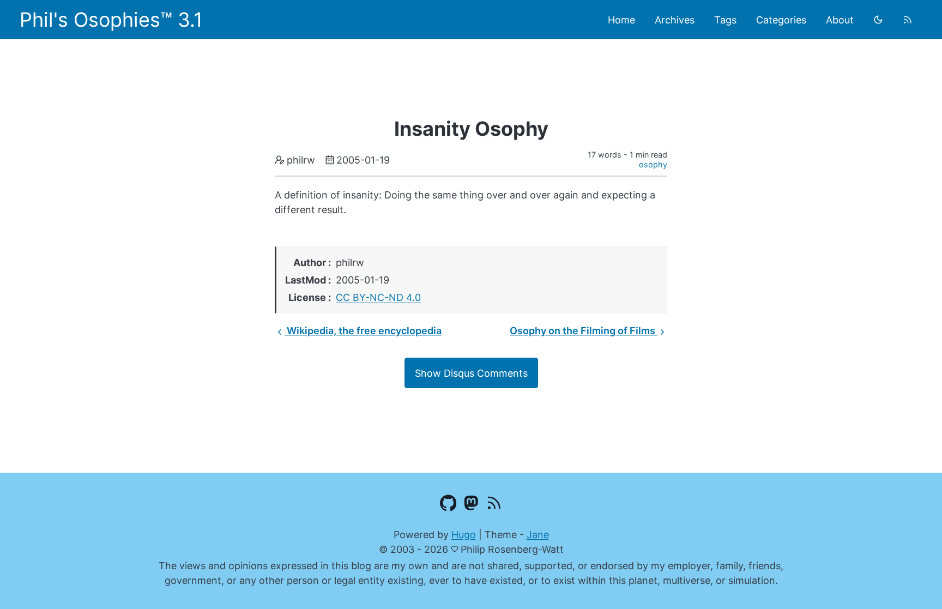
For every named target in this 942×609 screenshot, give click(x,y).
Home (621, 20)
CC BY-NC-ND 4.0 (378, 297)
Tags (725, 20)
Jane (538, 534)
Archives (675, 20)
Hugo (463, 534)
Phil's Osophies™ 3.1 (111, 20)
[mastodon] (471, 504)
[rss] (907, 19)
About (840, 20)
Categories (781, 20)
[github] (448, 504)
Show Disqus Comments (471, 373)
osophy (653, 164)
